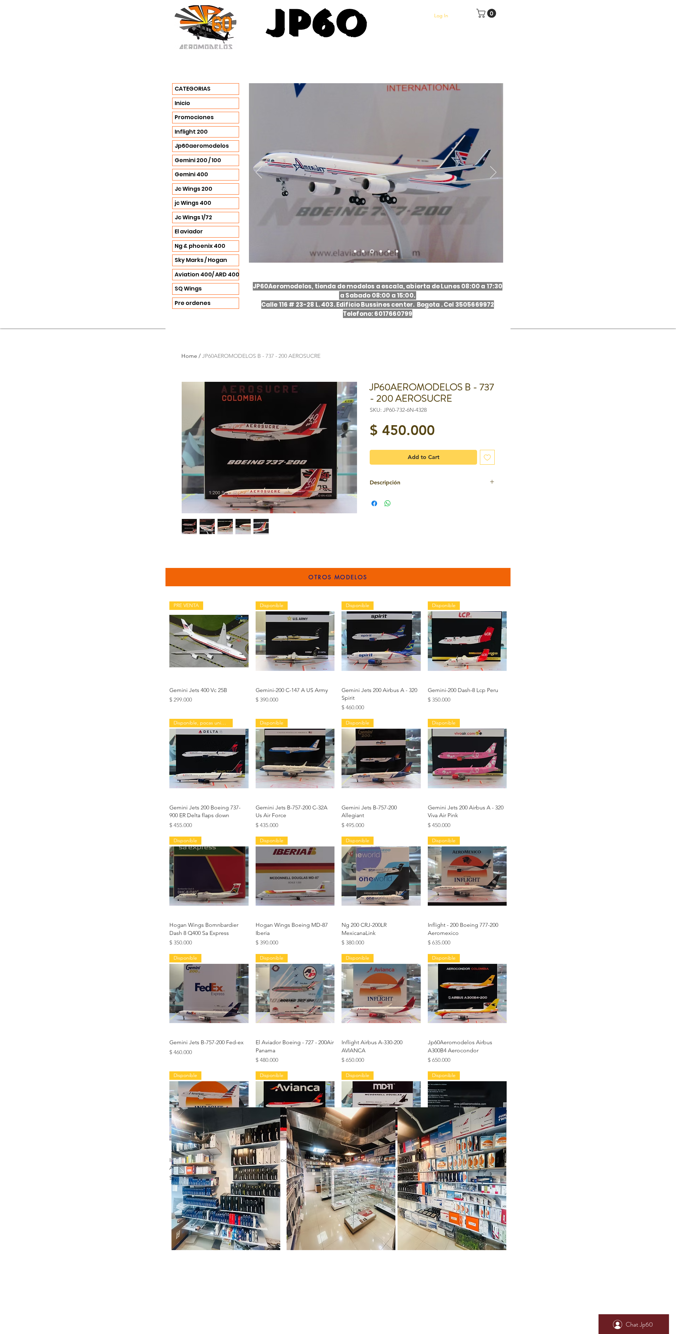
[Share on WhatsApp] (387, 503)
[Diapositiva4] (363, 251)
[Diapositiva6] (372, 251)
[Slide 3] (355, 251)
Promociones (194, 117)
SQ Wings (188, 288)
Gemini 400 (191, 174)
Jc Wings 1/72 (193, 217)
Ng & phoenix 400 (200, 246)
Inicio (182, 103)
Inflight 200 (191, 132)
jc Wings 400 (193, 203)
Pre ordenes (193, 303)
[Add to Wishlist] (487, 457)
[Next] (493, 172)
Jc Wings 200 (193, 189)
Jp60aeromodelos (202, 146)
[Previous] (259, 172)
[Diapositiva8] (397, 251)
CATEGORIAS (193, 89)
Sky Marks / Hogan (201, 260)
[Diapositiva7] (389, 251)
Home (189, 356)
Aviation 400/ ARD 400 (207, 274)
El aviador (189, 231)
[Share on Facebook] (374, 503)
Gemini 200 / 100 (198, 160)
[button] (487, 13)
